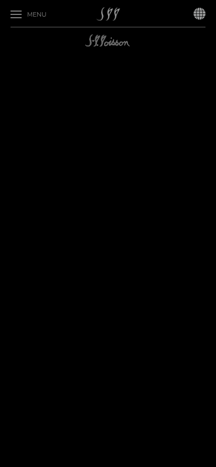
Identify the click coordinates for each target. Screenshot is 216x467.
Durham (61, 55)
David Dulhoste (92, 25)
